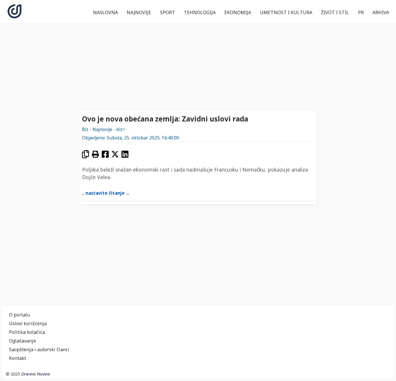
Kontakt (17, 358)
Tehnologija (200, 12)
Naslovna (105, 12)
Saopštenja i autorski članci (39, 349)
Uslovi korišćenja (28, 323)
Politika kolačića (27, 332)
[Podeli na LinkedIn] (124, 154)
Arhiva (381, 12)
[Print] (95, 154)
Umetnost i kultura (286, 12)
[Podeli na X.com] (115, 154)
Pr (361, 12)
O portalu (19, 315)
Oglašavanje (22, 341)
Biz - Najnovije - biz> (103, 129)
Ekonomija (237, 12)
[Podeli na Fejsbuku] (105, 154)
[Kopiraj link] (85, 154)
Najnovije (139, 12)
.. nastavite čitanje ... (105, 193)
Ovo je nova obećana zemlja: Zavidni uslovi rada (165, 119)
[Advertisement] (198, 65)
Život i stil (335, 12)
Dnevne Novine (35, 374)
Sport (167, 12)
